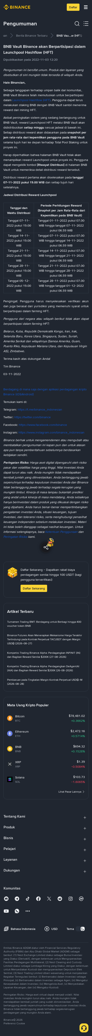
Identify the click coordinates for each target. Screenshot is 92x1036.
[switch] (80, 928)
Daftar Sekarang (34, 588)
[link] (32, 35)
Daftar (73, 7)
